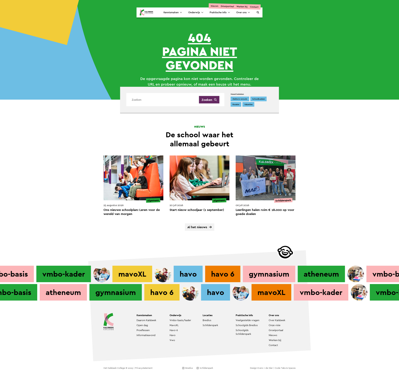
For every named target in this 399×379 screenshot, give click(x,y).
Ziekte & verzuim (240, 99)
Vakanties (248, 104)
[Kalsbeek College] (146, 12)
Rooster (236, 104)
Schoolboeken (258, 99)
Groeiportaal (227, 6)
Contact (254, 6)
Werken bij (242, 6)
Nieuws (214, 6)
